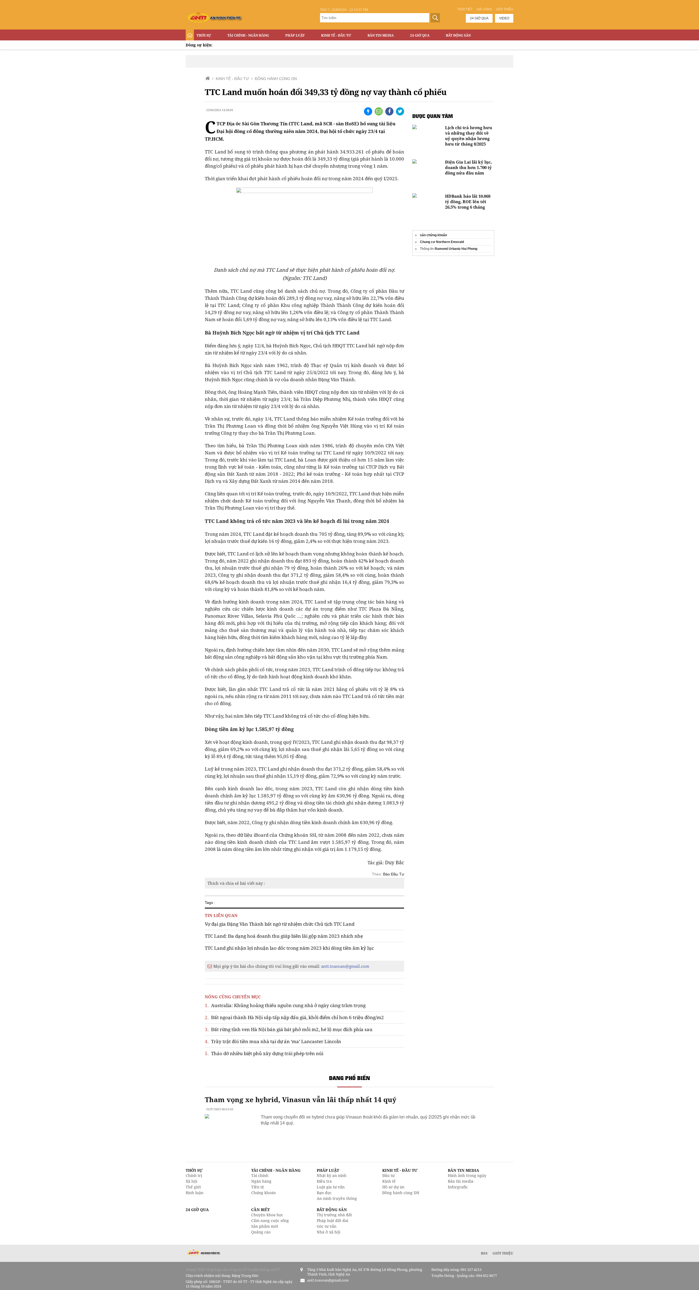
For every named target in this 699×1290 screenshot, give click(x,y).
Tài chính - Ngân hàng (248, 35)
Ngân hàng (261, 1181)
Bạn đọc (324, 1192)
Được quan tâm (432, 116)
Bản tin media (460, 1181)
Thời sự (204, 35)
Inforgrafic (458, 1187)
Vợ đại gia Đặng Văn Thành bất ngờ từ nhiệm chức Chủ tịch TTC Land (279, 924)
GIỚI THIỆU (503, 1253)
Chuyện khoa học (267, 1214)
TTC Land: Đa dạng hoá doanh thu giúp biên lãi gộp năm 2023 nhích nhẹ (284, 936)
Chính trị (194, 1175)
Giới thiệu (504, 9)
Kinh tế (389, 1181)
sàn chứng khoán (433, 235)
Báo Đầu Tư (393, 874)
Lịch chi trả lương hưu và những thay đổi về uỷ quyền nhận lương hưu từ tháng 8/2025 (468, 136)
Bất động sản (458, 35)
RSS (484, 1253)
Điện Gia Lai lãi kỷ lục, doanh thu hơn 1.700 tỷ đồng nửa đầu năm (468, 167)
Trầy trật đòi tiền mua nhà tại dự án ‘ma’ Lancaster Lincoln (273, 1041)
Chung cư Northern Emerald (442, 242)
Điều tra (324, 1181)
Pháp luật (295, 35)
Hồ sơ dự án (393, 1187)
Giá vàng (484, 9)
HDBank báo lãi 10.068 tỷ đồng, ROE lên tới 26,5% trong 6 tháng (467, 201)
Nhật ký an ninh (331, 1175)
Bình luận (194, 1192)
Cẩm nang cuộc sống (270, 1220)
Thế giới (193, 1187)
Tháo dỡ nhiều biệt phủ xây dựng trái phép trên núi (264, 1053)
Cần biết (260, 1209)
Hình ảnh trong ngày (467, 1175)
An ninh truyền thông (337, 1198)
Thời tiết (465, 9)
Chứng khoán (263, 1192)
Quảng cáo (261, 1232)
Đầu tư (388, 1175)
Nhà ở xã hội (328, 1232)
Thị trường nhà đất (334, 1214)
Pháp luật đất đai (332, 1220)
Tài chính (259, 1175)
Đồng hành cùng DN (400, 1192)
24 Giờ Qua (420, 35)
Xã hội (191, 1181)
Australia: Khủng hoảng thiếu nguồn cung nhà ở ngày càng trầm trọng (285, 1005)
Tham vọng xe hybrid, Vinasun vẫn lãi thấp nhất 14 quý (300, 1099)
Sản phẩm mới (264, 1226)
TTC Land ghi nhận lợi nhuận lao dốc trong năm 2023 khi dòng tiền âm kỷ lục (289, 948)
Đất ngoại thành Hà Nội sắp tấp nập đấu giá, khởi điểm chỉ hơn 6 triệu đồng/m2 (294, 1017)
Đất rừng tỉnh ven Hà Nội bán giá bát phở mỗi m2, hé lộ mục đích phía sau (288, 1029)
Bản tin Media (381, 35)
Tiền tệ (257, 1187)
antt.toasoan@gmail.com (345, 966)
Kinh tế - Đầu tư (336, 35)
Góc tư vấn (326, 1226)
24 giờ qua (479, 18)
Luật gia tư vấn (331, 1187)
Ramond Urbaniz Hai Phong (456, 249)
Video (504, 18)
